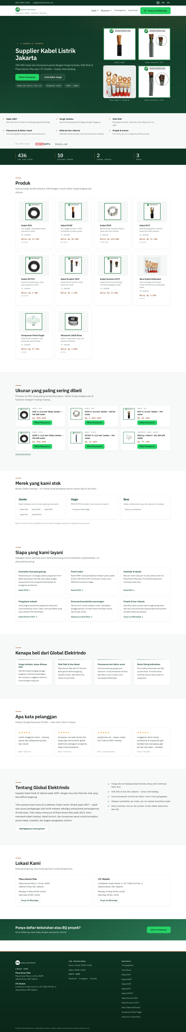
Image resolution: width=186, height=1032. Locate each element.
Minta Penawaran (27, 77)
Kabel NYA (37, 408)
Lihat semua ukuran (23, 454)
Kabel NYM (89, 408)
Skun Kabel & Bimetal (131, 1007)
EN (163, 2)
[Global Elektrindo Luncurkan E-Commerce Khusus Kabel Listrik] (42, 144)
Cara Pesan (133, 10)
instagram (83, 978)
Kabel (93, 10)
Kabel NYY (142, 408)
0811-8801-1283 (22, 2)
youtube (93, 978)
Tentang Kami (120, 10)
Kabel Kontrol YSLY (27, 617)
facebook (73, 978)
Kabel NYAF (37, 432)
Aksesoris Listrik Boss (133, 509)
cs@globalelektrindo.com (43, 2)
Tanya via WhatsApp (132, 617)
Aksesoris (105, 10)
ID (158, 2)
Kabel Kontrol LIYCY (130, 1002)
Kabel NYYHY (90, 432)
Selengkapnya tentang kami (32, 828)
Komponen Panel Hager (147, 432)
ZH (168, 2)
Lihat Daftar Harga (53, 77)
